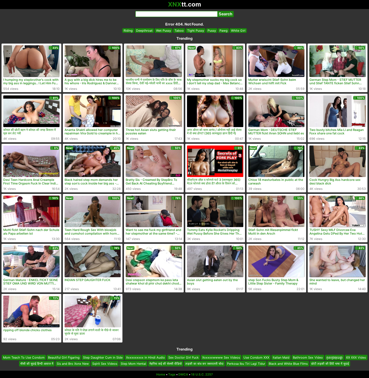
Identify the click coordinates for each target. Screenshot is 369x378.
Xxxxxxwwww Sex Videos (221, 357)
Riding (128, 30)
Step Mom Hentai (133, 364)
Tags (171, 374)
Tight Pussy (195, 30)
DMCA (183, 374)
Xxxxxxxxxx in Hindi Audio (145, 357)
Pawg (223, 30)
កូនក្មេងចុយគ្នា (334, 357)
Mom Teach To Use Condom (24, 357)
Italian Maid (281, 357)
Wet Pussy (163, 30)
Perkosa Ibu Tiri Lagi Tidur (246, 364)
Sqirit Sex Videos (104, 364)
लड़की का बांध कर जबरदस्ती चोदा (204, 364)
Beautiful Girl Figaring (64, 357)
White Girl (238, 30)
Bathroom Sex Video (308, 357)
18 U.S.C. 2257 (202, 374)
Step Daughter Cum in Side (103, 357)
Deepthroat (144, 30)
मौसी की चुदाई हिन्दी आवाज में (36, 364)
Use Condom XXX (256, 357)
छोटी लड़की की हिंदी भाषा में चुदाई (330, 364)
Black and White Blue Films (288, 364)
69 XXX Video (356, 357)
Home (160, 374)
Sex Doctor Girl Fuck (183, 357)
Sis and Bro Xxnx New (73, 364)
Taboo (179, 30)
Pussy (212, 30)
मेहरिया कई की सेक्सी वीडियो (166, 364)
